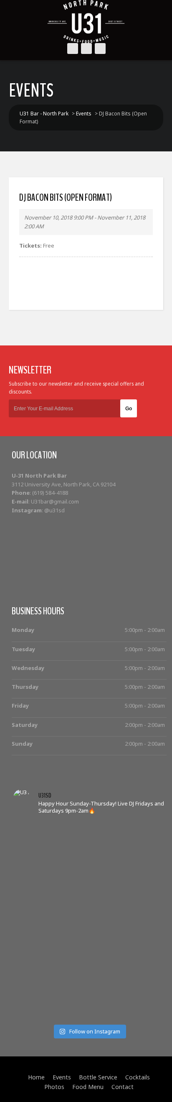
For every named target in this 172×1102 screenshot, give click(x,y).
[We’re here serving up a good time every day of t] (89, 875)
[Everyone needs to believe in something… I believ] (89, 1016)
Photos (54, 1087)
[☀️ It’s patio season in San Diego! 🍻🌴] (89, 885)
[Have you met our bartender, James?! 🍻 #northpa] (89, 915)
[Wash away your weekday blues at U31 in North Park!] (89, 965)
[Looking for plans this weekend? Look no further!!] (89, 855)
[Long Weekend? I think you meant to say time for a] (89, 935)
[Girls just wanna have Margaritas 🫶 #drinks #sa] (89, 905)
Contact (122, 1087)
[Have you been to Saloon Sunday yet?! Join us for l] (89, 845)
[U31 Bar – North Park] (86, 21)
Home (36, 1077)
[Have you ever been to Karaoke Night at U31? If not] (89, 995)
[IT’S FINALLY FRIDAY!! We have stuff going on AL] (89, 945)
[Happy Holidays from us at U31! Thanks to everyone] (89, 975)
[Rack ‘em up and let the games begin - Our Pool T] (89, 825)
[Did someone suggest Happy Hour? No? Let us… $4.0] (89, 955)
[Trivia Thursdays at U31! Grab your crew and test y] (89, 835)
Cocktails (137, 1077)
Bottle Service (98, 1077)
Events (62, 1077)
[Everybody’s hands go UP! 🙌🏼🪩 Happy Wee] (89, 925)
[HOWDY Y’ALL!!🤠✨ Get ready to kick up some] (89, 895)
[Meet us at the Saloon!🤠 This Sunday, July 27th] (89, 865)
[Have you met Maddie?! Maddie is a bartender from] (89, 985)
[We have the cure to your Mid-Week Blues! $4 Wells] (89, 1005)
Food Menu (88, 1087)
